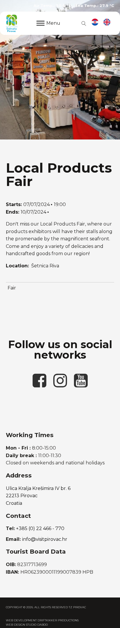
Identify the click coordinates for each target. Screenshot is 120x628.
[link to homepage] (11, 23)
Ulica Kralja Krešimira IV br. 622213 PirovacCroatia (38, 496)
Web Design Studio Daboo (27, 624)
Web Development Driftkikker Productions (42, 620)
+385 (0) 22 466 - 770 (40, 528)
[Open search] (82, 23)
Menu (53, 23)
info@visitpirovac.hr (44, 539)
